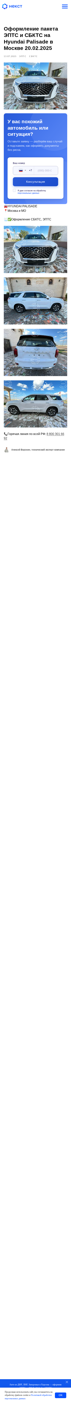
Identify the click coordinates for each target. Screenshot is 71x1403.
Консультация (35, 181)
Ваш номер (19, 163)
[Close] (67, 1382)
